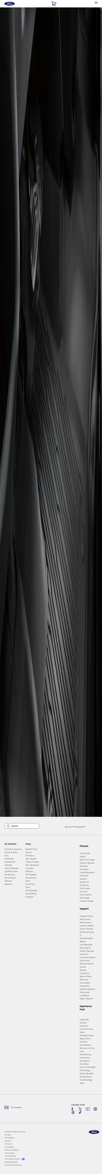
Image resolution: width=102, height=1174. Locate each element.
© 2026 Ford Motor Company (15, 1132)
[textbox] (22, 826)
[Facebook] (73, 1109)
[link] (8, 1135)
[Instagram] (95, 1109)
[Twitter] (80, 1109)
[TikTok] (80, 1112)
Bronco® (69, 826)
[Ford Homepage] (94, 1132)
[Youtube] (88, 1109)
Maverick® (79, 826)
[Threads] (73, 1112)
